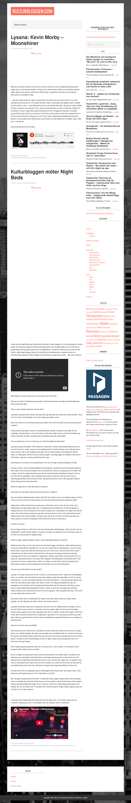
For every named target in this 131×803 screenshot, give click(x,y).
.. (86, 224)
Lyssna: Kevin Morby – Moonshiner (37, 39)
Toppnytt (89, 296)
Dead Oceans (24, 157)
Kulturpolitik (90, 233)
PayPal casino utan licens (94, 440)
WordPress (78, 798)
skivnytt (115, 335)
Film (90, 279)
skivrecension (89, 339)
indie (95, 319)
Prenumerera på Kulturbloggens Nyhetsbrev (101, 37)
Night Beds (60, 745)
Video (88, 346)
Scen (88, 274)
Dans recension (94, 255)
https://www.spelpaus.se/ (94, 456)
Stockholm (102, 339)
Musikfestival (113, 323)
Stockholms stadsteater (113, 339)
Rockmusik (113, 331)
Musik (25, 156)
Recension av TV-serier (97, 262)
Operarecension (94, 260)
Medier (97, 324)
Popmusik (106, 327)
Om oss (13, 781)
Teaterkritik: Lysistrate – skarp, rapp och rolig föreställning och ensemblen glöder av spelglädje (101, 106)
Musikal (91, 282)
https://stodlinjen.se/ (110, 456)
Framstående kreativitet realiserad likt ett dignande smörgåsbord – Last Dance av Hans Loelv (103, 84)
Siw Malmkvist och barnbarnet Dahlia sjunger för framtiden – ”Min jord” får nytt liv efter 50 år (101, 59)
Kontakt (13, 776)
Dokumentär (89, 312)
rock (108, 331)
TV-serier (92, 292)
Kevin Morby (33, 157)
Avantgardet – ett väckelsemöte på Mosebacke (103, 127)
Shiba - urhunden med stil (94, 360)
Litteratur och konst (92, 240)
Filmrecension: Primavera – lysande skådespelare (99, 70)
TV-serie (116, 343)
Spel (90, 267)
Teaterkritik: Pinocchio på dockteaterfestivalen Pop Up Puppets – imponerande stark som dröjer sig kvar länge (103, 181)
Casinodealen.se (94, 430)
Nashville (52, 745)
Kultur (111, 319)
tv (112, 343)
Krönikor (92, 236)
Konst (107, 319)
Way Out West (96, 346)
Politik (99, 327)
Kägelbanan (44, 745)
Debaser (110, 309)
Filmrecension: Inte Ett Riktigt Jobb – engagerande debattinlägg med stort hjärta (102, 195)
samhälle (90, 335)
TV (90, 289)
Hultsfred (113, 316)
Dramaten (97, 311)
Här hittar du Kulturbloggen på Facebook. (99, 213)
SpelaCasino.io (113, 409)
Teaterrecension (107, 343)
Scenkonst (106, 335)
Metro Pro (57, 798)
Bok (87, 308)
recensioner (103, 331)
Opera (91, 284)
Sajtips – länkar (16, 786)
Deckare (115, 309)
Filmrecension (94, 257)
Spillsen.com (101, 422)
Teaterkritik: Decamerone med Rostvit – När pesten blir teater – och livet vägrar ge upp (102, 165)
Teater (91, 287)
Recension (89, 250)
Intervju (26, 743)
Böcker (101, 309)
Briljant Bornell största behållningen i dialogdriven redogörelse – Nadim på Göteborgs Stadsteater (99, 142)
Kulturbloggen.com (32, 11)
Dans (91, 277)
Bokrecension (93, 252)
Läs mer (114, 65)
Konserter (102, 319)
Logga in (85, 798)
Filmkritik (110, 311)
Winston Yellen (69, 745)
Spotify (95, 339)
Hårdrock (89, 319)
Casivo (88, 448)
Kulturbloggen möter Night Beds (42, 174)
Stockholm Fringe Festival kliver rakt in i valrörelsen (102, 154)
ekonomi (104, 312)
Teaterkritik (93, 270)
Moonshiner (42, 157)
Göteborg (106, 316)
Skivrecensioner (94, 265)
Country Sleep (25, 745)
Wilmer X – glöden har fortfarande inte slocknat (102, 95)
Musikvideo (89, 327)
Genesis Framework (68, 798)
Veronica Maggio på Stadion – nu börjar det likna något (102, 117)
